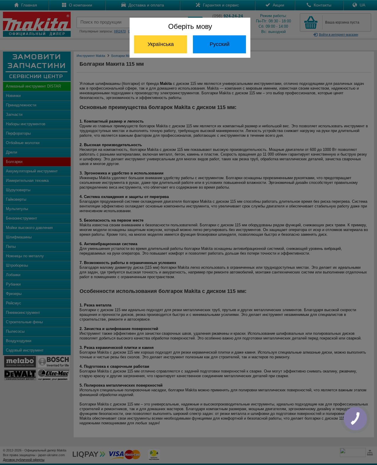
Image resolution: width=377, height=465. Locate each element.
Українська (161, 44)
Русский (219, 44)
